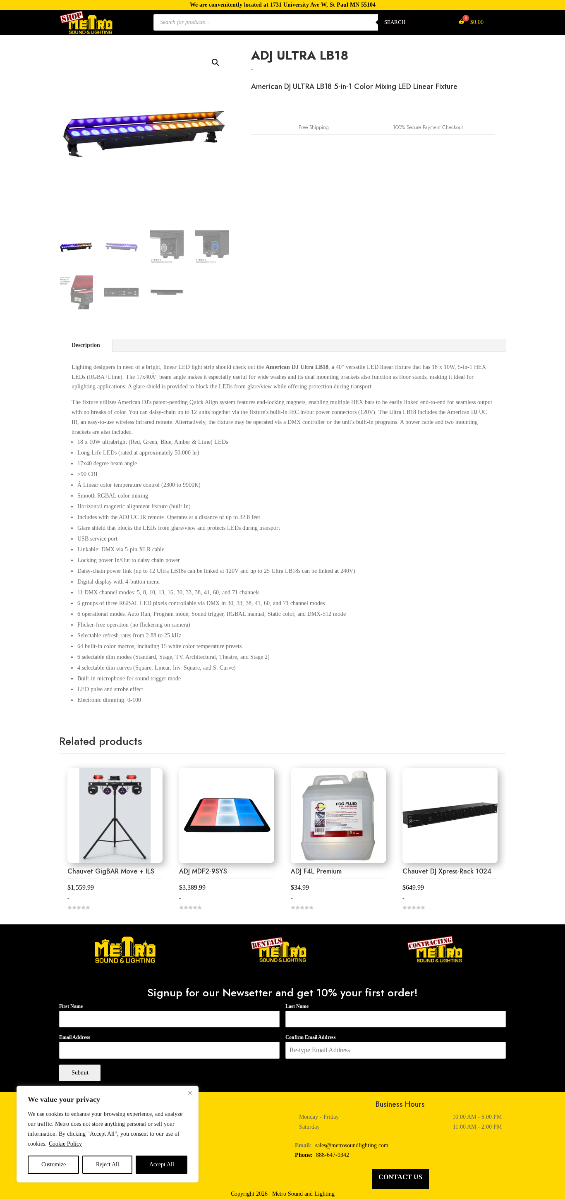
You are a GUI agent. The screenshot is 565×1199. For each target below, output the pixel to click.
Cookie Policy (65, 1144)
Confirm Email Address (310, 1037)
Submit (80, 1073)
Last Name (297, 1006)
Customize (53, 1164)
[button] (215, 62)
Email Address (74, 1037)
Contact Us (400, 1176)
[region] (108, 1134)
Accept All (161, 1164)
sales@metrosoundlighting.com (351, 1145)
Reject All (107, 1164)
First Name (71, 1006)
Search (394, 22)
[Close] (190, 1093)
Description (86, 345)
